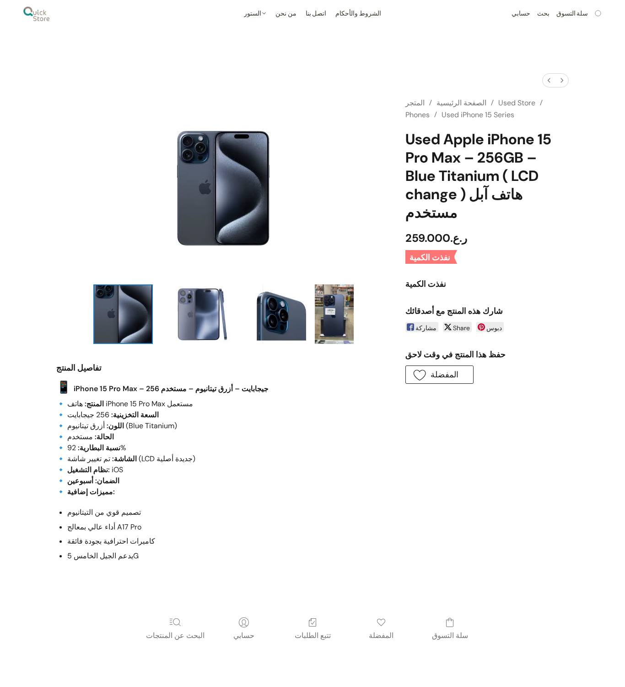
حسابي (243, 635)
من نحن (285, 13)
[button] (36, 14)
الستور (253, 13)
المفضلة (381, 635)
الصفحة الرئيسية (461, 103)
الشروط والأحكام (358, 13)
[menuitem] (549, 80)
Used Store (516, 103)
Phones (417, 115)
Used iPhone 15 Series (478, 115)
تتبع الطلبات (313, 635)
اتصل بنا (316, 13)
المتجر (415, 103)
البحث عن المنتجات (175, 635)
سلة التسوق (450, 635)
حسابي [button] (521, 13)
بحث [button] (543, 13)
